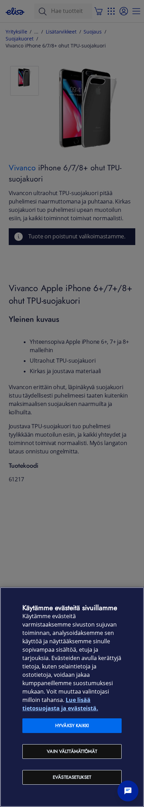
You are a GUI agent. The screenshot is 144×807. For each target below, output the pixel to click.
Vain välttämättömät (72, 751)
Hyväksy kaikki (72, 725)
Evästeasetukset (72, 777)
